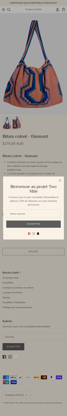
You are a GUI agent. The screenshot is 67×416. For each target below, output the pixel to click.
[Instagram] (34, 233)
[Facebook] (29, 233)
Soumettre (33, 224)
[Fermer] (60, 180)
